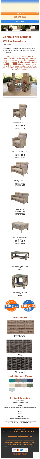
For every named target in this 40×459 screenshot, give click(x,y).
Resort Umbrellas (9, 442)
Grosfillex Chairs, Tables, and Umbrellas (17, 431)
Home (4, 431)
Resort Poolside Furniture (29, 442)
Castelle (20, 433)
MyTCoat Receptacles (23, 436)
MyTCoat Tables (32, 433)
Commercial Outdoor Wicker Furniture (17, 444)
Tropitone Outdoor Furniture (10, 433)
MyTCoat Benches (12, 436)
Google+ (33, 446)
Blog (31, 436)
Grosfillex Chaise (32, 431)
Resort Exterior (18, 442)
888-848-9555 (20, 17)
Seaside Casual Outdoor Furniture (14, 440)
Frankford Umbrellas (29, 440)
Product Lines (20, 21)
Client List (29, 444)
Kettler (25, 433)
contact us (10, 68)
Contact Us (20, 13)
